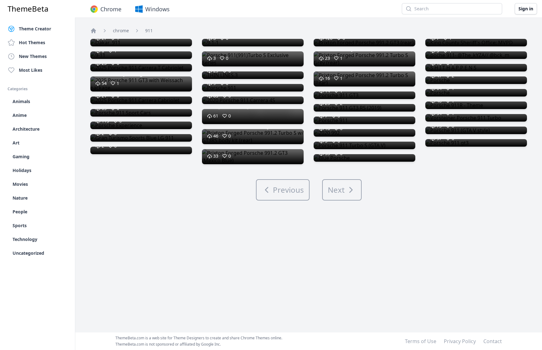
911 (149, 31)
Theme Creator (35, 29)
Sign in (525, 9)
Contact (492, 341)
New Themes (33, 56)
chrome (121, 31)
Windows (157, 9)
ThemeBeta (28, 9)
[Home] (93, 31)
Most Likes (30, 70)
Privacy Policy (460, 341)
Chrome (110, 9)
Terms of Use (420, 341)
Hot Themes (32, 42)
